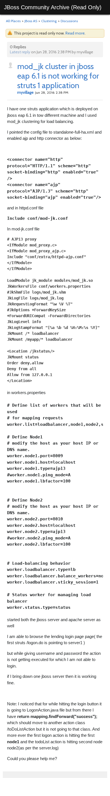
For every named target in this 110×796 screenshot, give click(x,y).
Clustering (49, 21)
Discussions (69, 21)
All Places (13, 21)
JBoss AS (31, 21)
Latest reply (20, 51)
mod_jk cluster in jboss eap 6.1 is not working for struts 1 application (58, 75)
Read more (75, 33)
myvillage (25, 92)
